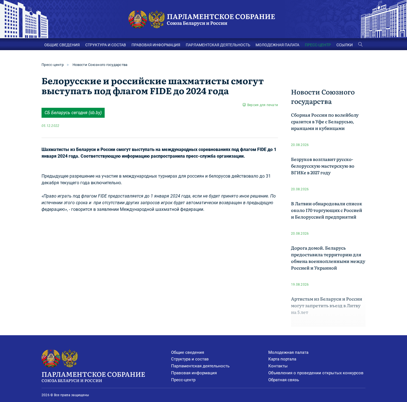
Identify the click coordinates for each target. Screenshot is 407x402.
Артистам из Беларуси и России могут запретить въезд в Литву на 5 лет (326, 305)
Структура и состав (190, 359)
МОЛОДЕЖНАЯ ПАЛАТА (277, 45)
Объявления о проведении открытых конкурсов (316, 372)
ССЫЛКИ (344, 45)
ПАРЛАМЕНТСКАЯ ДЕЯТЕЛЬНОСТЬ (218, 45)
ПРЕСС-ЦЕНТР (318, 45)
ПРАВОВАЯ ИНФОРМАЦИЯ (156, 45)
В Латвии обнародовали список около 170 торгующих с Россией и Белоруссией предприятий (326, 210)
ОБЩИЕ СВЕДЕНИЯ (62, 45)
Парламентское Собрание (93, 376)
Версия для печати (262, 105)
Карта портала (282, 359)
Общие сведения (187, 352)
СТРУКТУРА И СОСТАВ (105, 45)
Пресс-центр (53, 65)
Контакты (278, 365)
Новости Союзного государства (100, 65)
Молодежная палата (288, 352)
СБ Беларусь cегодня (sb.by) (73, 112)
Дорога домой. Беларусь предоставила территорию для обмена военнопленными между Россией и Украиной (328, 257)
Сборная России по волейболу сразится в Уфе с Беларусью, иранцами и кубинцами (325, 121)
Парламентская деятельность (200, 365)
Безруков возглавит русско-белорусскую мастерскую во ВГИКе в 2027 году (322, 166)
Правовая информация (194, 372)
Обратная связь (283, 379)
